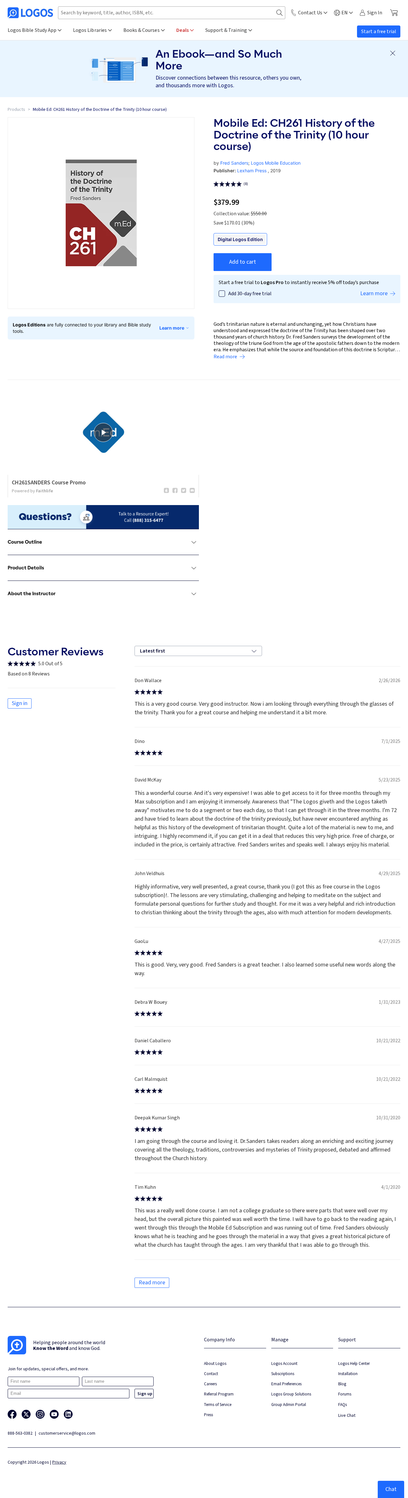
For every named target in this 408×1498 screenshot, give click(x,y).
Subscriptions (282, 1373)
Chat (391, 1489)
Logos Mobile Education (276, 163)
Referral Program (219, 1394)
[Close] (393, 53)
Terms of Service (217, 1404)
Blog (342, 1384)
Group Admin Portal (288, 1404)
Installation (348, 1373)
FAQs (342, 1404)
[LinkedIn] (68, 1414)
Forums (344, 1394)
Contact (211, 1373)
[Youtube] (54, 1414)
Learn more (171, 328)
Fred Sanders (234, 163)
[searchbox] (171, 12)
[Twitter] (26, 1414)
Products (16, 109)
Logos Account (284, 1363)
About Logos (215, 1363)
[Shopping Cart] (393, 12)
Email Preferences (286, 1384)
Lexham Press (251, 170)
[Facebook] (12, 1414)
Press (208, 1414)
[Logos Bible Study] (30, 13)
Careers (210, 1384)
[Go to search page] (279, 13)
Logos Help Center (354, 1363)
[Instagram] (40, 1414)
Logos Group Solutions (291, 1394)
